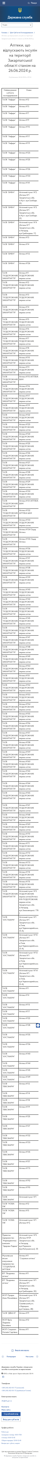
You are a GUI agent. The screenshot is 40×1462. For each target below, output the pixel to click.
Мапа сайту (6, 1410)
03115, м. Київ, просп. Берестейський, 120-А (18, 1374)
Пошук (34, 3)
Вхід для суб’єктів (11, 1420)
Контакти (5, 1407)
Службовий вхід (11, 1414)
